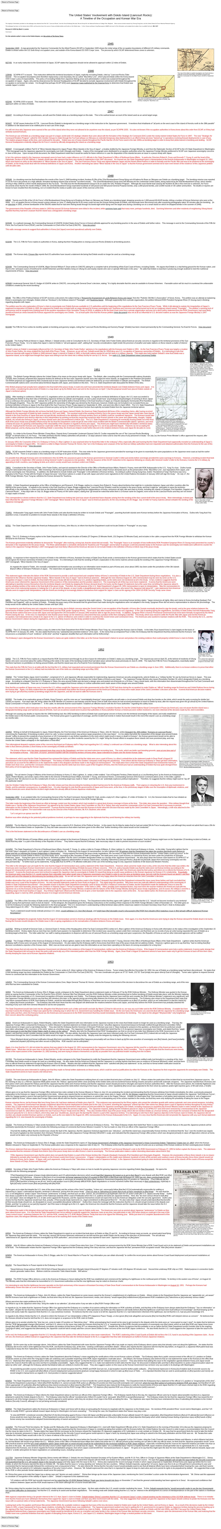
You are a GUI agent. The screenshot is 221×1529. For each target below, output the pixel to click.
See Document (147, 1169)
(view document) (120, 312)
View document (89, 225)
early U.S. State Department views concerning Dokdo (134, 355)
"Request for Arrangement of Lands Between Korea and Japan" (107, 298)
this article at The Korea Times (53, 36)
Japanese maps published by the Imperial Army (90, 83)
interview (11, 204)
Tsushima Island (96, 300)
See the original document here (192, 767)
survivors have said (113, 209)
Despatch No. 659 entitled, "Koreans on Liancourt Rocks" (148, 732)
